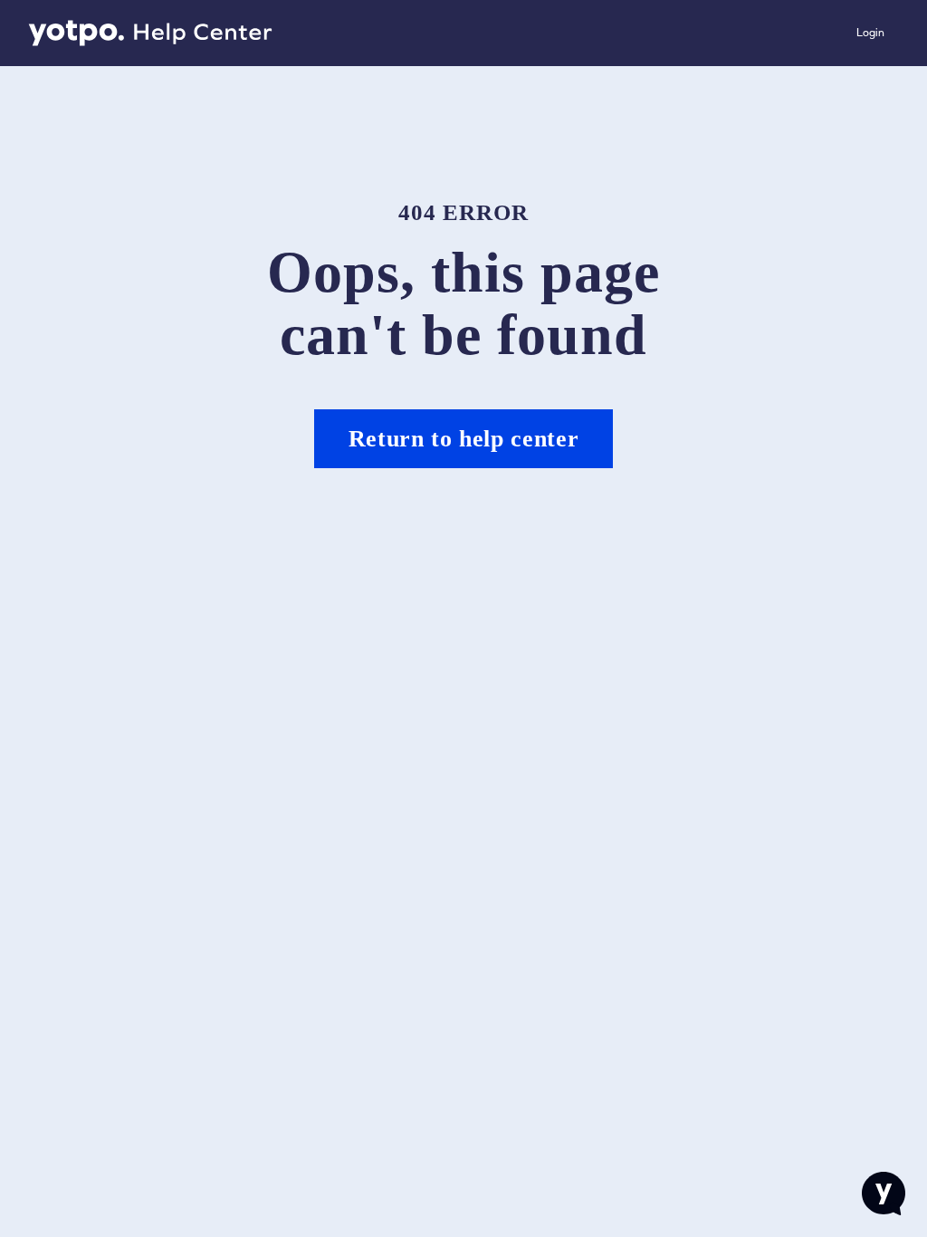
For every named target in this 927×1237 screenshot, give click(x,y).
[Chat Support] (883, 1193)
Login (870, 32)
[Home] (150, 33)
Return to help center (464, 439)
